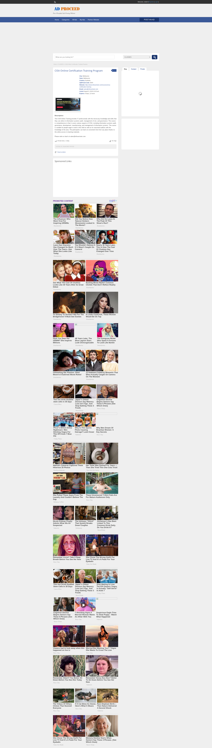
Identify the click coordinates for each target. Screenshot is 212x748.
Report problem (61, 152)
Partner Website (93, 20)
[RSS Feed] (55, 2)
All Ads (74, 20)
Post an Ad (149, 20)
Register (151, 2)
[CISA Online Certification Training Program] (67, 104)
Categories (65, 20)
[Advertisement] (106, 38)
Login (156, 2)
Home (57, 20)
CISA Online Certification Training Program (79, 70)
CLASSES (60, 64)
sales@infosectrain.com (91, 89)
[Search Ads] (154, 57)
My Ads (82, 20)
